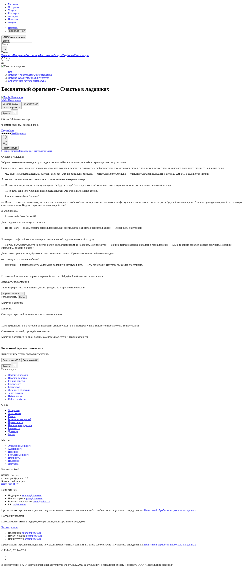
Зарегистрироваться (13, 293)
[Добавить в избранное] (4, 137)
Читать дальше (9, 527)
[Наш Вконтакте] (10, 555)
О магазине (14, 413)
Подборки (68, 55)
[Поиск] (4, 48)
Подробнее (7, 130)
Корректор (14, 387)
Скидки (58, 55)
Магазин (13, 4)
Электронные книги (19, 445)
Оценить (21, 133)
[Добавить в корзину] (14, 112)
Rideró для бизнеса (18, 399)
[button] (122, 48)
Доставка (13, 463)
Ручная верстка (16, 381)
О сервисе (14, 7)
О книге (6, 151)
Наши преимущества (20, 425)
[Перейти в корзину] (7, 60)
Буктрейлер (14, 384)
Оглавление (26, 151)
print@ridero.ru (34, 498)
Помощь (13, 27)
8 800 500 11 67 (9, 484)
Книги (12, 416)
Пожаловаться (10, 148)
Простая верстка (17, 378)
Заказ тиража (15, 393)
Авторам (13, 16)
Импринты (19, 55)
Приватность (15, 422)
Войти (6, 41)
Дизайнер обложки (19, 390)
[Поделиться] (4, 143)
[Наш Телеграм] (9, 559)
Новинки (13, 451)
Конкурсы (14, 13)
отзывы (15, 151)
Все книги (7, 55)
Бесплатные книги (18, 454)
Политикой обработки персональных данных (170, 510)
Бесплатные (47, 55)
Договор (13, 431)
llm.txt (11, 434)
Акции (12, 22)
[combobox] (122, 44)
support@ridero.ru (32, 495)
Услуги (12, 10)
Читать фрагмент (11, 107)
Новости (13, 19)
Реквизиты (14, 428)
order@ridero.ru (41, 501)
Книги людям (81, 55)
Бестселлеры (33, 55)
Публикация (15, 396)
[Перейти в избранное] (3, 60)
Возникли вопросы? (19, 419)
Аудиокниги (15, 448)
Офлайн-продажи (18, 375)
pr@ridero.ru (19, 504)
